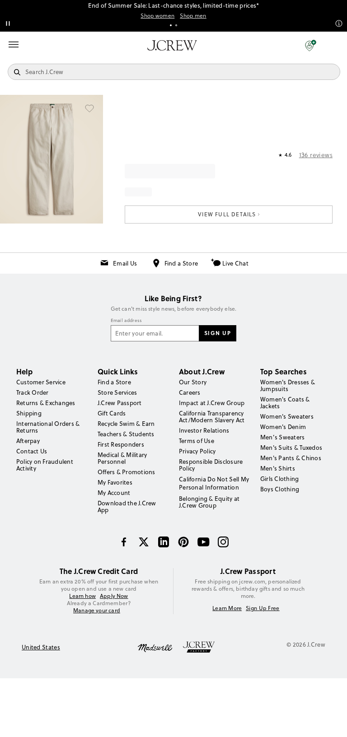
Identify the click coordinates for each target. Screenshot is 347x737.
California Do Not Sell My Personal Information (214, 483)
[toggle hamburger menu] (13, 44)
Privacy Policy (197, 451)
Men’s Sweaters (282, 437)
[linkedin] (164, 542)
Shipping (29, 413)
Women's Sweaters (287, 416)
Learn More (227, 608)
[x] (144, 542)
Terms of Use (196, 441)
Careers (190, 392)
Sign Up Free (263, 608)
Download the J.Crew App (127, 506)
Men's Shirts (277, 468)
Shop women (157, 16)
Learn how (82, 596)
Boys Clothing (279, 489)
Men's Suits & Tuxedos (291, 447)
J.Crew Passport (120, 403)
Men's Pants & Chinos (290, 458)
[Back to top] (331, 721)
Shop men (193, 16)
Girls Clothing (279, 479)
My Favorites (115, 482)
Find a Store (181, 263)
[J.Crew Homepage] (172, 45)
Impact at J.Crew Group (211, 403)
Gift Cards (112, 413)
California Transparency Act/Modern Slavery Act (211, 416)
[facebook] (124, 542)
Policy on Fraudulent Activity (44, 464)
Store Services (117, 392)
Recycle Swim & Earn (126, 424)
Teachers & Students (126, 434)
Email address (126, 320)
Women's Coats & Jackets (285, 402)
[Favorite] (89, 108)
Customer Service (41, 382)
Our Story (192, 382)
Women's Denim (283, 427)
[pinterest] (183, 542)
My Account (114, 493)
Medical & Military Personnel (122, 458)
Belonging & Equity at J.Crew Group (209, 501)
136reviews (316, 155)
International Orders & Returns (48, 427)
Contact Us (31, 451)
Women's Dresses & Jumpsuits (287, 385)
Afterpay (28, 441)
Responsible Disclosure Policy (211, 464)
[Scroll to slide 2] (176, 25)
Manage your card (96, 610)
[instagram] (223, 542)
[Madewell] (155, 647)
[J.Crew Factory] (203, 647)
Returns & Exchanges (45, 403)
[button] (311, 45)
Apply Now (114, 596)
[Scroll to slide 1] (171, 25)
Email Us (125, 263)
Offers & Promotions (126, 472)
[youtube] (203, 542)
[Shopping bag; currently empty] (335, 45)
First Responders (121, 444)
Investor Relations (204, 430)
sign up (217, 333)
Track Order (32, 392)
